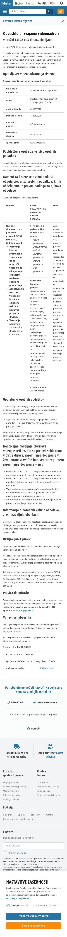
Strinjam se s (17, 853)
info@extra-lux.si (46, 668)
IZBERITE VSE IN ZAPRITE (33, 916)
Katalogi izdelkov (11, 799)
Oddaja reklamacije (11, 795)
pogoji (24, 853)
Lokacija (21, 815)
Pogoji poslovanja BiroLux (48, 795)
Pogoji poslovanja (11, 782)
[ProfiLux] (42, 3)
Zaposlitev (35, 815)
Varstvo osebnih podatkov (15, 787)
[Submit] (49, 11)
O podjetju (7, 815)
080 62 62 (17, 702)
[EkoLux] (30, 3)
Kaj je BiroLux (43, 782)
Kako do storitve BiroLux (48, 787)
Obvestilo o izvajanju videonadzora (19, 819)
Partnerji (49, 815)
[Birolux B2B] (19, 3)
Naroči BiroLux (43, 791)
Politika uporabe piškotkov (18, 898)
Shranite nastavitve (33, 925)
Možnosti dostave (11, 791)
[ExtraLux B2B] (6, 3)
